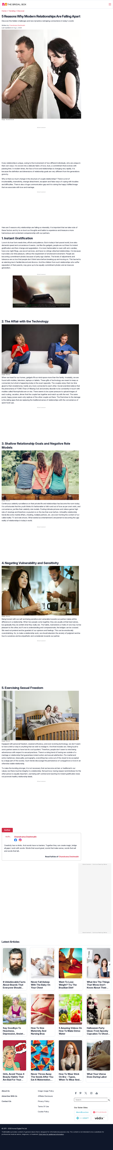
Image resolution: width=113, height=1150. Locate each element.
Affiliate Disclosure (45, 1096)
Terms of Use (43, 1106)
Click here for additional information (51, 1134)
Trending (11, 11)
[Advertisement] (41, 145)
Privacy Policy (43, 1101)
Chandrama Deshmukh (25, 837)
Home (4, 11)
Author (7, 830)
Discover (20, 11)
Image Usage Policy (46, 1091)
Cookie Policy (43, 1112)
